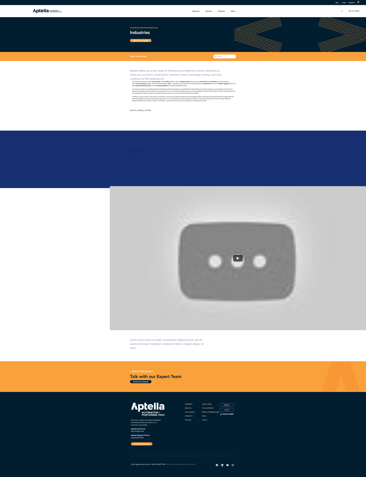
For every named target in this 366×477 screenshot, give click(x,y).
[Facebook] (217, 465)
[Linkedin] (222, 465)
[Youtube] (227, 465)
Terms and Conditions (174, 464)
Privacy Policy (190, 464)
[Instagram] (232, 465)
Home (132, 56)
